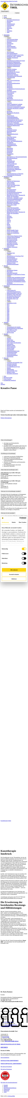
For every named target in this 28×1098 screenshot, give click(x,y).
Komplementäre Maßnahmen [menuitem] (14, 169)
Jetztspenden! (3, 383)
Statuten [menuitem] (9, 368)
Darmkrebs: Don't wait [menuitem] (12, 298)
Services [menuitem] (6, 265)
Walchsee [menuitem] (9, 216)
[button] (5, 11)
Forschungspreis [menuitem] (11, 257)
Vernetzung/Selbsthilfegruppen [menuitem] (14, 199)
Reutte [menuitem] (8, 224)
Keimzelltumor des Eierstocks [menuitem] (14, 121)
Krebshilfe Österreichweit (13, 19)
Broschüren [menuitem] (10, 271)
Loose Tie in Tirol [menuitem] (11, 331)
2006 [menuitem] (8, 314)
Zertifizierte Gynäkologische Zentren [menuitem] (16, 274)
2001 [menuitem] (8, 321)
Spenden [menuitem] (6, 334)
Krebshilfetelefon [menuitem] (11, 191)
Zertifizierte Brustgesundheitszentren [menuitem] (16, 280)
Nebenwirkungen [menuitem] (11, 46)
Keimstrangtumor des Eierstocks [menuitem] (15, 120)
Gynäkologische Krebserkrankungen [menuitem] (16, 88)
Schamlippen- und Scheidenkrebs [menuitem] (15, 124)
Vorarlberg (9, 31)
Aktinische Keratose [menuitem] (12, 130)
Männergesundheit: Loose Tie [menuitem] (14, 293)
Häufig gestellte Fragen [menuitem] (12, 230)
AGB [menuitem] (5, 1092)
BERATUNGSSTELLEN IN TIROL (10, 1044)
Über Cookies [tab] (22, 522)
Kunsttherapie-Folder (6, 820)
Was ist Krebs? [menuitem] (10, 52)
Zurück (9, 38)
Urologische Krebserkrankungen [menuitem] (15, 100)
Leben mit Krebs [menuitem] (11, 186)
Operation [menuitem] (9, 159)
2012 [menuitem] (8, 305)
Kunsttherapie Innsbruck (10, 380)
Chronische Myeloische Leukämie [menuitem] (15, 108)
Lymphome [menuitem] (9, 97)
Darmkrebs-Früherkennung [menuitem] (13, 64)
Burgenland (10, 21)
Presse (5, 17)
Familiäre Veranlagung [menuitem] (12, 57)
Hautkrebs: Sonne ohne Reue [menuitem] (14, 294)
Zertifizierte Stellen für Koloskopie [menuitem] (15, 278)
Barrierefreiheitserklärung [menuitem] (10, 1088)
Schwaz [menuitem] (9, 221)
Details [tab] (14, 522)
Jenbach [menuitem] (9, 220)
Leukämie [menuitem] (9, 82)
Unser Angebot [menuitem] (10, 182)
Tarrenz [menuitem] (9, 225)
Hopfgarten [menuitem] (9, 217)
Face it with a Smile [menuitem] (12, 204)
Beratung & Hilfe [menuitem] (8, 176)
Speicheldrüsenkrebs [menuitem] (12, 145)
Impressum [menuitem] (6, 1090)
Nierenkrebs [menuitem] (10, 151)
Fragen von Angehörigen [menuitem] (13, 233)
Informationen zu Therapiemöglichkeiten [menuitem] (17, 156)
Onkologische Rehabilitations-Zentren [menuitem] (16, 281)
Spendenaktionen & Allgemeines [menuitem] (15, 328)
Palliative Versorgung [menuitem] (12, 247)
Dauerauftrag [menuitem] (10, 344)
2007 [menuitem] (8, 312)
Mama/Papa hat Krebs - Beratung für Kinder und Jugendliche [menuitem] (16, 195)
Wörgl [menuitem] (8, 219)
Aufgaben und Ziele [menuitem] (12, 364)
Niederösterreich (11, 24)
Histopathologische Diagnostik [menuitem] (14, 76)
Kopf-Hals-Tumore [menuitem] (11, 91)
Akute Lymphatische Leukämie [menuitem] (14, 104)
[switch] (24, 553)
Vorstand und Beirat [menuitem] (12, 365)
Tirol (8, 29)
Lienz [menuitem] (8, 214)
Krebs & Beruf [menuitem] (10, 245)
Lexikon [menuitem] (9, 49)
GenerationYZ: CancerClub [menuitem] (14, 200)
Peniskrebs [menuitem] (9, 152)
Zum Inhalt (3, 1)
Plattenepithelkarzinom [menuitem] (12, 134)
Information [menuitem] (6, 35)
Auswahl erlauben (14, 574)
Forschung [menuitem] (6, 248)
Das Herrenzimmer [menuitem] (11, 189)
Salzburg (9, 26)
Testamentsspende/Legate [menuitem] (13, 351)
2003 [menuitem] (8, 318)
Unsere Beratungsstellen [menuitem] (13, 207)
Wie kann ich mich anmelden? (8, 513)
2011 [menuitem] (8, 307)
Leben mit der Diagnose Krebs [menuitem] (14, 236)
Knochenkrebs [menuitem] (10, 93)
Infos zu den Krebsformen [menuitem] (13, 80)
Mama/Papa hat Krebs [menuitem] (12, 244)
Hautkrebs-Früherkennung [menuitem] (13, 66)
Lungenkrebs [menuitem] (10, 95)
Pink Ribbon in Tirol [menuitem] (12, 329)
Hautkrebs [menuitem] (9, 90)
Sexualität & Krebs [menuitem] (11, 241)
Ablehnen (14, 579)
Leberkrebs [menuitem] (9, 94)
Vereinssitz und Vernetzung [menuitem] (13, 209)
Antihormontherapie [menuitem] (12, 163)
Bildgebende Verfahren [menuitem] (12, 74)
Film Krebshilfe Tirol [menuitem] (12, 370)
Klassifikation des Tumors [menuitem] (13, 72)
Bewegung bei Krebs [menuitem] (12, 240)
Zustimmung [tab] (5, 522)
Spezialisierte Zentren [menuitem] (12, 270)
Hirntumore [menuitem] (10, 87)
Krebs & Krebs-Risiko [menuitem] (12, 39)
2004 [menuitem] (8, 317)
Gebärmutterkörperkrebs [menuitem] (13, 118)
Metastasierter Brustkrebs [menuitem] (13, 112)
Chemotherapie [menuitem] (10, 162)
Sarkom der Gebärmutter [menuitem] (13, 122)
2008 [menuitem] (8, 311)
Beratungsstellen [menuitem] (11, 183)
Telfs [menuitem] (8, 223)
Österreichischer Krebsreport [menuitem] (14, 175)
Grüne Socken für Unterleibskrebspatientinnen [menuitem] (14, 291)
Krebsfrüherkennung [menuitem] (12, 41)
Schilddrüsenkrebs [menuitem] (11, 144)
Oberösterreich (10, 25)
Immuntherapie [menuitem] (10, 165)
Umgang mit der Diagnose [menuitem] (13, 237)
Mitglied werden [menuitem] (11, 345)
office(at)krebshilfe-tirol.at (11, 1025)
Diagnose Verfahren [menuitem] (12, 69)
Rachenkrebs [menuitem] (10, 142)
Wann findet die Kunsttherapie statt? (9, 469)
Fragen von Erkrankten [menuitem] (12, 231)
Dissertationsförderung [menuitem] (12, 261)
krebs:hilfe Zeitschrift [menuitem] (12, 273)
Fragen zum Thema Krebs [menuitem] (13, 185)
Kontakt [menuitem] (6, 1085)
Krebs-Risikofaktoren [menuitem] (12, 53)
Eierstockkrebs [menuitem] (10, 115)
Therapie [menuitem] (9, 45)
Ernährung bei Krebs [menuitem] (12, 238)
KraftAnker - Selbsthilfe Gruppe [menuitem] (15, 198)
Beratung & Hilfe (8, 377)
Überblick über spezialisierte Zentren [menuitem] (16, 277)
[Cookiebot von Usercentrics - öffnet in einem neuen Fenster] (19, 518)
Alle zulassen (14, 570)
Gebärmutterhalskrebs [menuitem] (12, 117)
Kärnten (9, 22)
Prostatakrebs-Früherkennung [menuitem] (14, 63)
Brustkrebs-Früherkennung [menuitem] (13, 62)
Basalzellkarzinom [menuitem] (11, 131)
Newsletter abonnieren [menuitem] (12, 373)
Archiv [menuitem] (8, 300)
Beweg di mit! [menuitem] (10, 332)
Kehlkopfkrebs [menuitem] (10, 138)
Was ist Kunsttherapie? (6, 440)
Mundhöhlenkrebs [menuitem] (11, 139)
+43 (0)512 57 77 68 (8, 1022)
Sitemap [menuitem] (6, 1086)
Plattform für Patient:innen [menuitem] (13, 181)
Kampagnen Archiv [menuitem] (11, 303)
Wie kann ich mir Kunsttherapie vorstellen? (11, 491)
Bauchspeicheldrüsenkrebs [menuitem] (13, 83)
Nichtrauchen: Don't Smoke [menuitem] (14, 296)
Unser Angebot (7, 379)
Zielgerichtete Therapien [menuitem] (13, 166)
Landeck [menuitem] (9, 227)
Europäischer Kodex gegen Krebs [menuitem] (15, 55)
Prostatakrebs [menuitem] (10, 153)
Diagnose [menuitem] (9, 42)
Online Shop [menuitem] (10, 340)
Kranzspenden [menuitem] (10, 349)
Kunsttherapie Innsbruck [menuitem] (13, 193)
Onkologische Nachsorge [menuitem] (13, 168)
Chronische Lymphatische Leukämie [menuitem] (16, 107)
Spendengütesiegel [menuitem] (11, 353)
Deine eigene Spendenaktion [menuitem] (14, 342)
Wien (8, 32)
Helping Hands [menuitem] (10, 348)
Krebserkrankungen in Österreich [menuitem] (15, 173)
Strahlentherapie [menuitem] (11, 161)
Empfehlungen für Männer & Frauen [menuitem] (16, 60)
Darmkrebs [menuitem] (9, 86)
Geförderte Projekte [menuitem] (11, 260)
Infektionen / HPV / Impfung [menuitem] (14, 56)
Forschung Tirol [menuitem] (11, 253)
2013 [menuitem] (8, 304)
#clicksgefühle (11, 1096)
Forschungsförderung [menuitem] (12, 258)
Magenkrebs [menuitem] (10, 98)
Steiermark (9, 28)
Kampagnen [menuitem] (7, 285)
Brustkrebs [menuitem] (9, 84)
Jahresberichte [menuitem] (10, 369)
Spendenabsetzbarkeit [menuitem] (12, 355)
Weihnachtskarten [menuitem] (11, 347)
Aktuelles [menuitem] (6, 322)
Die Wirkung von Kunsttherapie (8, 453)
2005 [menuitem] (8, 315)
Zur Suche (14, 1)
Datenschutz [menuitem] (7, 1089)
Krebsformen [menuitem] (10, 43)
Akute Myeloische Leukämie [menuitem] (14, 105)
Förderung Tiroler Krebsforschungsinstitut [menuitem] (12, 263)
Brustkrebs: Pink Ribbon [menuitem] (13, 297)
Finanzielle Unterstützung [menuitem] (13, 203)
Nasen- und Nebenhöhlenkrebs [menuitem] (14, 141)
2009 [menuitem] (8, 310)
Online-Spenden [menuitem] (11, 341)
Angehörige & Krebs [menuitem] (12, 243)
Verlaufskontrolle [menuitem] (11, 70)
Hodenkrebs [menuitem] (10, 149)
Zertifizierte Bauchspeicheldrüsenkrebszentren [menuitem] (15, 283)
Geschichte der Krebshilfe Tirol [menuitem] (14, 362)
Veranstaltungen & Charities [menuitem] (14, 327)
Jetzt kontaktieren (5, 1057)
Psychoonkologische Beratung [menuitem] (14, 192)
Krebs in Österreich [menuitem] (11, 47)
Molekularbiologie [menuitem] (11, 73)
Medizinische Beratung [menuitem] (12, 202)
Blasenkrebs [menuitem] (10, 148)
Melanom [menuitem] (9, 132)
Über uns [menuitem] (6, 358)
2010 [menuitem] (8, 308)
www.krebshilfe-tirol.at (6, 1026)
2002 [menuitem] (8, 319)
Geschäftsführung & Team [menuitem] (13, 366)
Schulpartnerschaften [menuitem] (12, 352)
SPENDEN (4, 1047)
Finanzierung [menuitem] (10, 356)
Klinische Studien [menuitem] (11, 170)
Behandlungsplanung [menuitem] (12, 158)
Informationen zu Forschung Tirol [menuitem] (15, 256)
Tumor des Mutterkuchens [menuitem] (13, 125)
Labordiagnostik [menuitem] (11, 77)
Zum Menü (9, 1)
